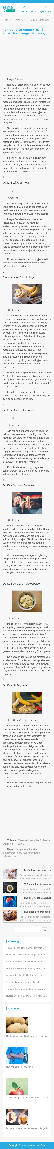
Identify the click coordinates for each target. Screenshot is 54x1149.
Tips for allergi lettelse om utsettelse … (25, 982)
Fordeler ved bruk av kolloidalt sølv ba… (26, 961)
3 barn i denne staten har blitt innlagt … (25, 948)
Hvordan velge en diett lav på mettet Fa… (26, 996)
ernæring (19, 20)
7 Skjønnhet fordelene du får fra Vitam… (26, 989)
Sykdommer (45, 11)
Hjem (24, 11)
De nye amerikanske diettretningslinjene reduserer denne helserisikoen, (21, 853)
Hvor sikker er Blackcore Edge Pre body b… (27, 955)
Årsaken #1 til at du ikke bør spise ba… (25, 975)
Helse (33, 11)
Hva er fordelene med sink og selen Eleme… (28, 968)
